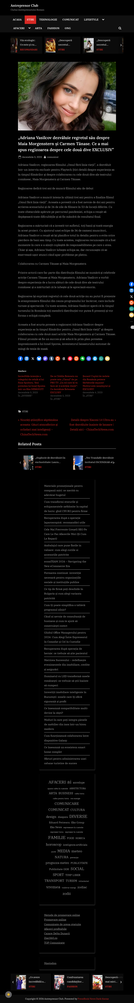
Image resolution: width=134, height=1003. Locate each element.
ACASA (17, 19)
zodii (67, 893)
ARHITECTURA (77, 788)
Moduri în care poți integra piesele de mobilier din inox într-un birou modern (65, 724)
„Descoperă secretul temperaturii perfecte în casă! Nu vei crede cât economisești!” (76, 43)
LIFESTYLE (91, 19)
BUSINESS (66, 793)
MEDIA (63, 850)
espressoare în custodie (73, 827)
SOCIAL (109, 49)
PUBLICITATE (79, 863)
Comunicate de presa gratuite (62, 924)
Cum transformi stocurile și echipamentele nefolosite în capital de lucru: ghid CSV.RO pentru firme (66, 506)
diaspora (63, 817)
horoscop (53, 844)
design (51, 816)
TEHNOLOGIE (48, 19)
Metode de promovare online (62, 915)
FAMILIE (57, 837)
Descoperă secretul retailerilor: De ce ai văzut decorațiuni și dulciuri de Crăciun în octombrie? (114, 43)
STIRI (30, 19)
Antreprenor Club (24, 5)
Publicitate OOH (59, 869)
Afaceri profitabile (55, 928)
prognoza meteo (57, 863)
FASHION (53, 28)
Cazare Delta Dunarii (57, 933)
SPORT (58, 875)
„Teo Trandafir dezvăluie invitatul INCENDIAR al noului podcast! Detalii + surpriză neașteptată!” (99, 460)
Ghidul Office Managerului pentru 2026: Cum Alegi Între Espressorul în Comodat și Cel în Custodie (65, 637)
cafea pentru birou (61, 798)
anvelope (79, 782)
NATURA (61, 857)
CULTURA (77, 810)
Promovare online (55, 919)
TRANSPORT (54, 880)
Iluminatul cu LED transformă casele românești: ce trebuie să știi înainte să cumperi (67, 680)
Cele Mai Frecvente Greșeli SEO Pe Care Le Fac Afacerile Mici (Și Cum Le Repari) (65, 534)
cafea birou (79, 793)
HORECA (80, 838)
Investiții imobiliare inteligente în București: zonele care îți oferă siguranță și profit (65, 696)
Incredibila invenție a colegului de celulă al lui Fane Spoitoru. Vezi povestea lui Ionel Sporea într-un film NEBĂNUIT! (31, 383)
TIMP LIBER (72, 875)
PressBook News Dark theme (93, 998)
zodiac (82, 887)
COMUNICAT (70, 19)
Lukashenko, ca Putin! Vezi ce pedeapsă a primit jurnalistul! (113, 980)
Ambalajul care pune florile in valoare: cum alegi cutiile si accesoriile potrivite (62, 550)
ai (69, 782)
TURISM (71, 881)
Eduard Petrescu (59, 822)
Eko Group (77, 822)
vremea (53, 886)
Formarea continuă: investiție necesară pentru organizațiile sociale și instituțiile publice (62, 577)
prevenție (74, 857)
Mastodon (50, 963)
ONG (68, 28)
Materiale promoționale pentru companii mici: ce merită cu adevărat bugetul (63, 490)
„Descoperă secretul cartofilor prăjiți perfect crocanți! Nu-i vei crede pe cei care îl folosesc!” (37, 43)
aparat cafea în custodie (58, 788)
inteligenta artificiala (75, 844)
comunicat (53, 156)
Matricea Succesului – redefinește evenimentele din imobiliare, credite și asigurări (67, 664)
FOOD (70, 838)
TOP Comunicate (54, 942)
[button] (20, 358)
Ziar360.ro (50, 938)
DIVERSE (78, 816)
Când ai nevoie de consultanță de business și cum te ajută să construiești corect (64, 621)
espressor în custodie (74, 832)
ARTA (38, 28)
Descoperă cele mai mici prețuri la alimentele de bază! (76, 980)
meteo (76, 851)
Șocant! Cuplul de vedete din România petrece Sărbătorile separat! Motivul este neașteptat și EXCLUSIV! (96, 383)
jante (53, 851)
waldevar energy (69, 888)
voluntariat (84, 881)
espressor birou (57, 832)
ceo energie (75, 798)
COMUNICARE (67, 803)
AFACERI (19, 28)
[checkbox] (8, 994)
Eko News (56, 827)
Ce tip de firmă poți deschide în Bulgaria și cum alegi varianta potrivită (63, 593)
